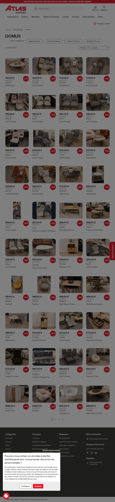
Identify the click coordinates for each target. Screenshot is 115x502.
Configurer (25, 486)
